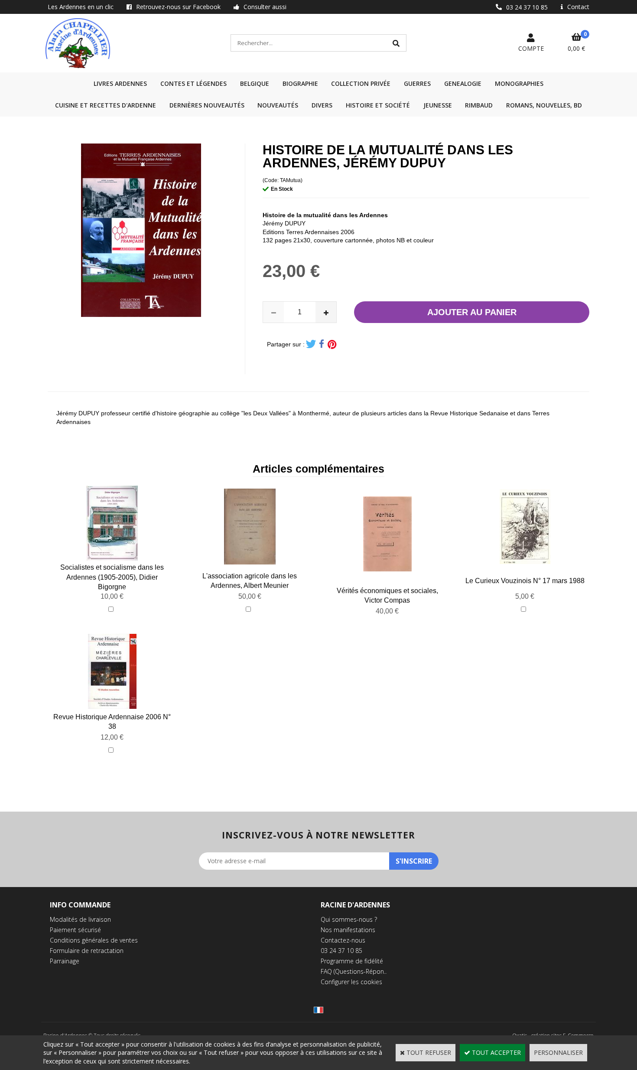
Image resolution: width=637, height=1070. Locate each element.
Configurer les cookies (351, 982)
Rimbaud (479, 105)
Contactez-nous (343, 940)
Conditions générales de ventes (94, 940)
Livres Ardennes (120, 83)
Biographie (300, 83)
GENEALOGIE (462, 83)
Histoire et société (378, 105)
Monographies (519, 83)
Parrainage (64, 961)
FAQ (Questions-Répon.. (354, 971)
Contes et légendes (193, 83)
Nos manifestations (348, 930)
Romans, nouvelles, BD (544, 105)
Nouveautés (277, 105)
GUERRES (417, 83)
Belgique (254, 83)
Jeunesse (437, 105)
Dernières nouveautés (206, 105)
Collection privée (360, 83)
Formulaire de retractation (87, 950)
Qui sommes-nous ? (349, 919)
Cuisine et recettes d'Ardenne (105, 105)
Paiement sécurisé (75, 930)
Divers (322, 105)
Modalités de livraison (80, 919)
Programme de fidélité (352, 961)
